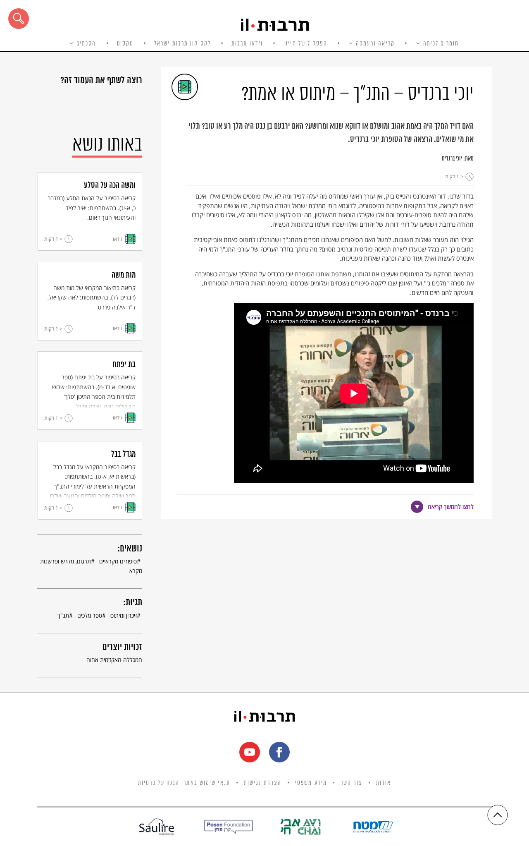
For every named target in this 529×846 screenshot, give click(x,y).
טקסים (125, 44)
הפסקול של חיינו (305, 44)
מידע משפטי (311, 783)
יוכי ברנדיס (452, 159)
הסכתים (86, 44)
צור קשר (351, 783)
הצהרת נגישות (262, 783)
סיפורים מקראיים (118, 561)
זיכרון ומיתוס (123, 615)
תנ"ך (63, 615)
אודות (383, 783)
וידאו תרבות (247, 44)
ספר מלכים (89, 615)
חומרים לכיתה (441, 44)
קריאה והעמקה (375, 44)
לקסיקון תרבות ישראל (182, 44)
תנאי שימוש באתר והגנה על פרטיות (184, 783)
